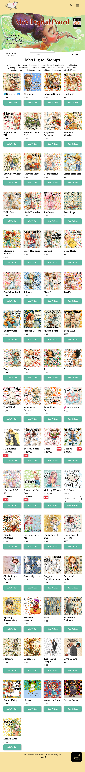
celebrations (23, 68)
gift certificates (46, 65)
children (47, 70)
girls (39, 70)
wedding (13, 70)
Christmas (31, 70)
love (74, 68)
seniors (34, 65)
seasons (51, 68)
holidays (57, 70)
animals (34, 68)
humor (42, 68)
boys (21, 70)
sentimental (59, 65)
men (68, 68)
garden (9, 65)
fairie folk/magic (70, 70)
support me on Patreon (77, 757)
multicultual (72, 65)
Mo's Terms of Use (11, 54)
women (61, 68)
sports (17, 65)
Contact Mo (74, 54)
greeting (11, 68)
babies (25, 65)
